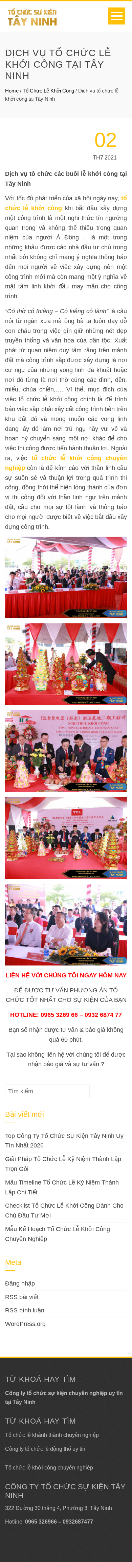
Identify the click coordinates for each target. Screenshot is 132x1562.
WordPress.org (25, 1324)
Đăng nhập (20, 1283)
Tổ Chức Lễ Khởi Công (48, 91)
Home (12, 91)
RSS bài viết (22, 1297)
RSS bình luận (24, 1310)
